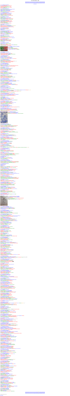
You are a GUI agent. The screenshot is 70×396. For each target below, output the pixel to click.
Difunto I (8, 58)
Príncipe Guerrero (10, 5)
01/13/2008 (3, 380)
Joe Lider (1, 61)
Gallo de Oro (8, 124)
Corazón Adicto (2, 84)
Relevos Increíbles (14, 291)
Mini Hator (9, 20)
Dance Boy (4, 40)
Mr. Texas (2, 139)
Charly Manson (2, 383)
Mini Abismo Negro (10, 286)
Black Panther (2, 386)
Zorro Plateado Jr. (16, 331)
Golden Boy (14, 65)
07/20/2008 (3, 189)
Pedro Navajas (2, 124)
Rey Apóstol (10, 348)
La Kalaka (5, 167)
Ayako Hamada (2, 291)
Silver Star (5, 228)
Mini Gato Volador (5, 20)
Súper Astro (4, 261)
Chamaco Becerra (5, 65)
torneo (14, 134)
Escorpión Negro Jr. (4, 271)
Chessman (7, 54)
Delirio (5, 71)
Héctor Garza (2, 247)
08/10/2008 (3, 168)
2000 (26, 2)
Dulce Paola (8, 137)
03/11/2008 (4, 317)
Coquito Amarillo (2, 182)
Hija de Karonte (7, 28)
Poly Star (5, 274)
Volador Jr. (13, 228)
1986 (40, 2)
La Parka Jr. (6, 11)
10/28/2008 (3, 78)
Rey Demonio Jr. (10, 131)
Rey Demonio (5, 336)
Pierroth (10, 247)
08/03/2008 (3, 175)
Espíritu (12, 61)
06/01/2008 (5, 244)
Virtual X (4, 10)
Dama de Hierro (10, 214)
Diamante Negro (11, 254)
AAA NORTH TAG (13, 25)
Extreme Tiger (2, 69)
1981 (43, 2)
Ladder (15, 257)
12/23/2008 (3, 12)
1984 (42, 2)
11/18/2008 (3, 55)
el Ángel (3, 11)
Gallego (4, 76)
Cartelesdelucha (17, 46)
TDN (3, 18)
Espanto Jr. (11, 312)
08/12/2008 (3, 163)
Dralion (8, 260)
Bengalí (7, 355)
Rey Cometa (13, 88)
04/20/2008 (3, 285)
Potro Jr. (3, 228)
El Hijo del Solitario (11, 162)
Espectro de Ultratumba (3, 53)
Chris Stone (2, 11)
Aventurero (2, 95)
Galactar (5, 219)
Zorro (10, 77)
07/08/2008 (3, 206)
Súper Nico (8, 162)
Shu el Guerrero (11, 261)
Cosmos (8, 226)
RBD (3, 28)
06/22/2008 (3, 225)
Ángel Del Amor (2, 332)
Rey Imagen (2, 67)
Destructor (11, 242)
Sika (15, 339)
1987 (39, 2)
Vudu (8, 197)
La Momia (2, 10)
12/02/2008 (3, 38)
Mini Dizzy (7, 297)
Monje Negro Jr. (7, 53)
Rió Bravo (8, 11)
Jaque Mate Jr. (16, 220)
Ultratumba (11, 101)
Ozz (12, 280)
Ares (15, 348)
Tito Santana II (13, 11)
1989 (37, 2)
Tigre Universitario (21, 113)
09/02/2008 (3, 140)
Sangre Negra (7, 319)
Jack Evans (8, 45)
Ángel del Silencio (2, 226)
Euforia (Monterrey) (6, 267)
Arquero (4, 52)
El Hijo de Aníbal (2, 162)
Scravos (8, 238)
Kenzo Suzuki (10, 37)
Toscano (14, 162)
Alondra (9, 208)
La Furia (1, 193)
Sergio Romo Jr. (7, 6)
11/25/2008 (11, 46)
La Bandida (9, 274)
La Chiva (10, 76)
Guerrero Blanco (8, 10)
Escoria (11, 61)
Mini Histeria (13, 286)
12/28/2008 (3, 8)
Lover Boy (2, 6)
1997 (29, 2)
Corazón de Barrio (2, 176)
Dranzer (1, 238)
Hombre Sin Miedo (5, 383)
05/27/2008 (3, 248)
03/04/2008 (3, 326)
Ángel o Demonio (2, 145)
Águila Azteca (7, 293)
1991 (35, 2)
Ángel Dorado (18, 49)
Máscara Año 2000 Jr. (16, 178)
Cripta (1, 355)
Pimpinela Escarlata (6, 280)
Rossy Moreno (4, 343)
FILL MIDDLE (6, 91)
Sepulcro (4, 355)
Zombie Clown (7, 37)
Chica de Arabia (7, 157)
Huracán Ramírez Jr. (6, 84)
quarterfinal (14, 319)
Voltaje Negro (2, 252)
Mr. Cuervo (2, 362)
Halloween (4, 344)
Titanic (4, 72)
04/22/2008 (3, 281)
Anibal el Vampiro (13, 348)
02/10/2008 (3, 349)
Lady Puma (7, 5)
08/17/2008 (3, 159)
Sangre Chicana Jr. (14, 58)
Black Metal (4, 97)
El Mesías (1, 77)
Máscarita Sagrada (2, 286)
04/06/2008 (3, 296)
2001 (25, 2)
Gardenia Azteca (2, 339)
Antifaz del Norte (10, 268)
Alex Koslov (2, 45)
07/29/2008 (3, 179)
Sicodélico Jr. (4, 139)
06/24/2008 (3, 221)
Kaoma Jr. (5, 81)
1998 (28, 2)
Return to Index (1, 395)
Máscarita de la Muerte (10, 297)
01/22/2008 (3, 368)
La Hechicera (10, 343)
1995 (31, 2)
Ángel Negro (13, 84)
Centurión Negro (9, 113)
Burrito (1, 369)
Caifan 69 (6, 58)
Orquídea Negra (7, 231)
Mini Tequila (4, 334)
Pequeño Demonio (2, 302)
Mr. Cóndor (6, 76)
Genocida (1, 283)
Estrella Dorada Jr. (6, 15)
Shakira (5, 108)
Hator (1, 91)
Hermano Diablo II (8, 81)
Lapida (2, 355)
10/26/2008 (3, 82)
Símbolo (10, 6)
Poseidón (12, 169)
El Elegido (4, 280)
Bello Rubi (2, 40)
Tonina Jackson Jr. (5, 308)
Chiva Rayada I (7, 60)
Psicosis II (6, 298)
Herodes (13, 178)
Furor (7, 99)
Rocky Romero (5, 45)
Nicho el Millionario (6, 61)
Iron (7, 359)
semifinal (15, 219)
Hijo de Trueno (7, 228)
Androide (9, 15)
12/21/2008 (3, 16)
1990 (36, 2)
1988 (38, 2)
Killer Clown (2, 37)
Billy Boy (7, 69)
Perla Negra (10, 334)
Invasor (1, 35)
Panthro (3, 106)
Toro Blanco (10, 223)
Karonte (1, 106)
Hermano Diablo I (7, 174)
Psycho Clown (4, 37)
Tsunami (1, 29)
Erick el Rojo (8, 64)
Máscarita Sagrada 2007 (3, 297)
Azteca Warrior (7, 40)
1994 (32, 2)
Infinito (4, 319)
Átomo (7, 230)
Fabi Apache (8, 291)
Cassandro (2, 268)
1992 (34, 2)
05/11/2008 (3, 266)
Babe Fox (5, 17)
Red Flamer (16, 84)
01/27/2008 (3, 364)
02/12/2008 (3, 345)
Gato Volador (6, 99)
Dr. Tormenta (7, 32)
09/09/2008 (3, 133)
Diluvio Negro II (8, 191)
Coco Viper (11, 215)
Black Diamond (9, 109)
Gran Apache (5, 69)
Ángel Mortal (2, 76)
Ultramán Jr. (4, 235)
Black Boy (2, 97)
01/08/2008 (3, 384)
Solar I (1, 261)
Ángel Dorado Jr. (2, 15)
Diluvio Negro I (9, 198)
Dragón (4, 208)
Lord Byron (10, 350)
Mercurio (1, 102)
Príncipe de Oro (5, 215)
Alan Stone (2, 272)
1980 (44, 2)
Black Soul (10, 40)
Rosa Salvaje (4, 157)
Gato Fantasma (11, 226)
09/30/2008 (3, 104)
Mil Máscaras (5, 162)
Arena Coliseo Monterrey (6, 8)
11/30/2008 (3, 42)
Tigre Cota (10, 11)
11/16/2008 (3, 59)
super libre (6, 379)
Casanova (16, 336)
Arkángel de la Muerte (5, 193)
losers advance (11, 371)
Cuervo (9, 61)
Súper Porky (14, 344)
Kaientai (8, 350)
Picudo (11, 53)
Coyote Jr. (2, 385)
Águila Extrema (2, 17)
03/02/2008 (3, 330)
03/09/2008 (3, 322)
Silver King (9, 54)
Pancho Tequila (4, 6)
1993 (33, 2)
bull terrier (7, 362)
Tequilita (11, 20)
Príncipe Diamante (6, 276)
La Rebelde (4, 5)
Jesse (12, 268)
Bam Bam (2, 32)
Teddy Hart (10, 45)
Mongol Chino (10, 99)
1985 (41, 2)
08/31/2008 (3, 144)
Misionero (14, 339)
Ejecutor (9, 36)
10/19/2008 (3, 89)
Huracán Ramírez (9, 178)
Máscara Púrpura (10, 228)
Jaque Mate (9, 295)
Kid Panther (4, 315)
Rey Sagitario (11, 15)
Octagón (6, 288)
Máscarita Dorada (4, 245)
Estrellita (1, 343)
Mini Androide (2, 20)
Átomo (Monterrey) (6, 237)
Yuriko (14, 268)
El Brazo (7, 272)
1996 (30, 2)
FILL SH (8, 303)
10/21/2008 (3, 85)
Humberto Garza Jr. (5, 295)
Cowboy (5, 156)
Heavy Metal (5, 254)
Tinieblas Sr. (12, 212)
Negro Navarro (7, 261)
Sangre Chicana (3, 91)
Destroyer (7, 385)
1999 (27, 2)
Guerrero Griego (10, 235)
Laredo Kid (12, 272)
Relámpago (2, 18)
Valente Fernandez (6, 154)
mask (7, 351)
